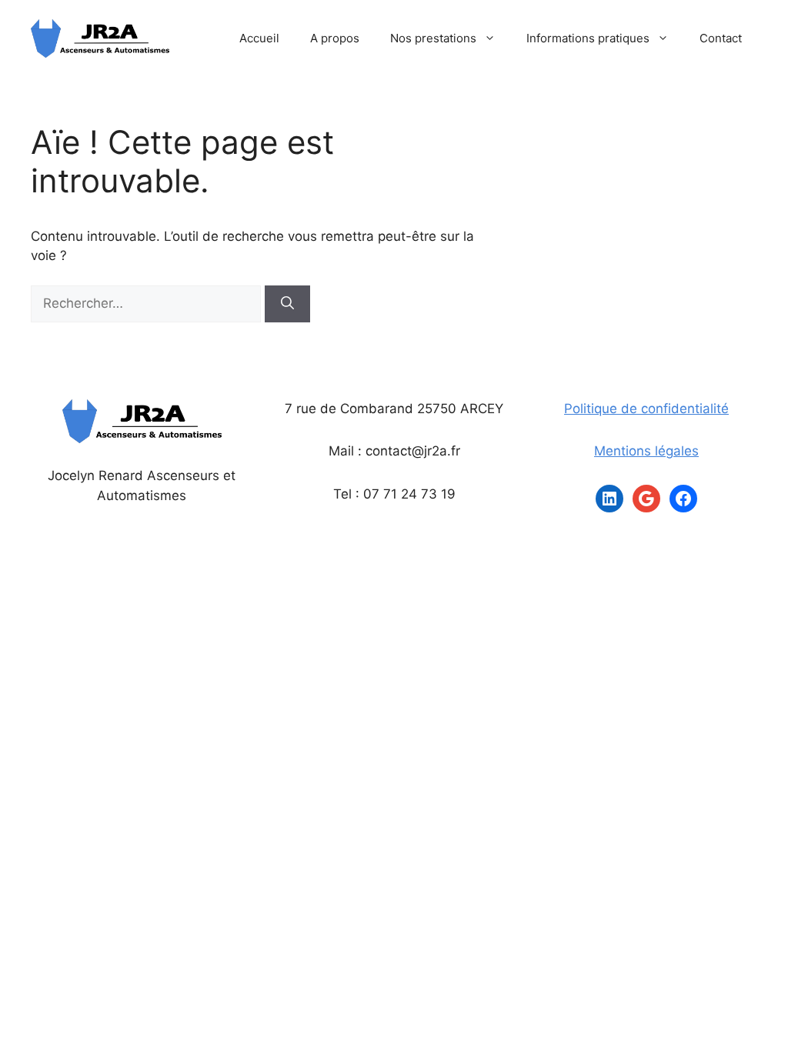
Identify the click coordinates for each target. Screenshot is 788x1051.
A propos (334, 38)
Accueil (259, 38)
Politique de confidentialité (646, 408)
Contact (721, 38)
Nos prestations (433, 38)
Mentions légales (646, 451)
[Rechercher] (287, 303)
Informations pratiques (587, 38)
